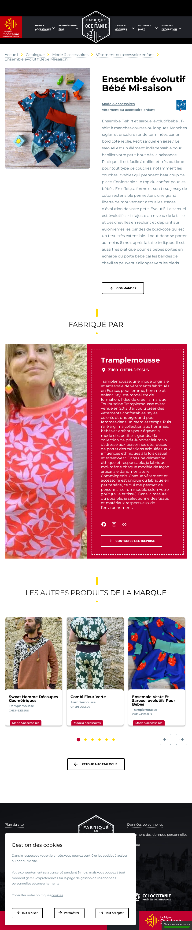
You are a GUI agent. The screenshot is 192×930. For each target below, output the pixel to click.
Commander (126, 288)
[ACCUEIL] (96, 26)
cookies (57, 895)
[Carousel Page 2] (85, 739)
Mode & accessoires (118, 104)
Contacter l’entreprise (135, 541)
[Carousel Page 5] (106, 739)
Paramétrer (71, 913)
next (181, 739)
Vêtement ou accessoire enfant (128, 110)
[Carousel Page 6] (113, 739)
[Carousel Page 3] (92, 739)
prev (165, 739)
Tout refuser (30, 913)
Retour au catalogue (99, 764)
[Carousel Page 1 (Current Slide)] (78, 739)
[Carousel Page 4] (99, 739)
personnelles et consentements (35, 883)
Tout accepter (114, 913)
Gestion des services (177, 924)
